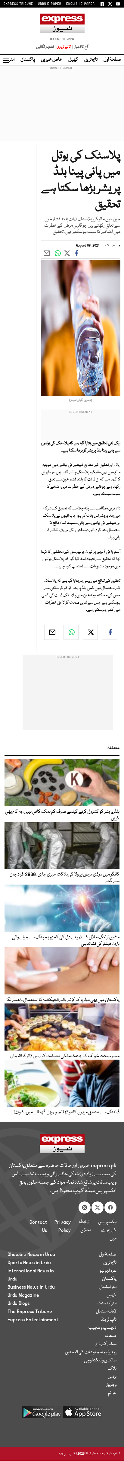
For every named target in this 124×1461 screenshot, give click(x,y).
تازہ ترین (91, 59)
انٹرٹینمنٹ (107, 1303)
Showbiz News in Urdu (31, 1254)
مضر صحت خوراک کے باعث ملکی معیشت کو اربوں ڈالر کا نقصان (64, 1056)
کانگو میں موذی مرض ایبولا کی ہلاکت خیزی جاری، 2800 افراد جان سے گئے (64, 878)
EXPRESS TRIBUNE (18, 4)
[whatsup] (71, 632)
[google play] (41, 1414)
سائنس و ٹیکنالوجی (100, 1360)
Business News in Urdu (31, 1287)
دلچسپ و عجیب (102, 1328)
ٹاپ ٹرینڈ (108, 1319)
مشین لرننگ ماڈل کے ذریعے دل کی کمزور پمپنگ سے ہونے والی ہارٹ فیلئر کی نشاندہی (65, 941)
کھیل (73, 59)
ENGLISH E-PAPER (80, 4)
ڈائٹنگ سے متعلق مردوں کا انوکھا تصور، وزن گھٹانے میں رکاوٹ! (66, 1112)
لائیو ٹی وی (64, 47)
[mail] (51, 632)
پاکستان (27, 59)
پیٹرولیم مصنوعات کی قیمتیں (90, 1352)
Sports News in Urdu (29, 1262)
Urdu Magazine (23, 1295)
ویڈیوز (111, 1385)
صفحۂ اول (112, 59)
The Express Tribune (30, 1311)
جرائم (112, 1393)
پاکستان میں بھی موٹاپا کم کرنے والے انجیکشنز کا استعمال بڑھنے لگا (62, 1000)
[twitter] (90, 632)
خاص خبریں (51, 59)
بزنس (112, 1376)
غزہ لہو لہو (108, 1270)
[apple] (82, 1414)
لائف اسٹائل (106, 1311)
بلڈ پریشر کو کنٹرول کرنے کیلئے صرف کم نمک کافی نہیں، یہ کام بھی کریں (62, 815)
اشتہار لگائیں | (46, 47)
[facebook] (109, 632)
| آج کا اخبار (79, 47)
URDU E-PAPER (49, 4)
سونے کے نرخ (105, 1344)
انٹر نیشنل (107, 1287)
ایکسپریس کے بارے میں (107, 1230)
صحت (110, 1336)
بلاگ (112, 1368)
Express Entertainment (33, 1319)
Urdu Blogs (18, 1303)
